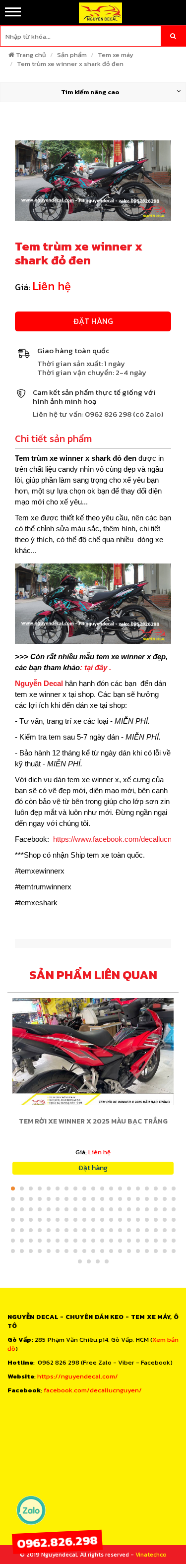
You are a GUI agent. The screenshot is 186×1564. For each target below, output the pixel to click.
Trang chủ (31, 55)
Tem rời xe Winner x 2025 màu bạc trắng (93, 1121)
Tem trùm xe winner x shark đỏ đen (70, 63)
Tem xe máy (115, 55)
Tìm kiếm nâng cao (90, 92)
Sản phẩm (72, 55)
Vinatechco (151, 1554)
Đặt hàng (93, 321)
